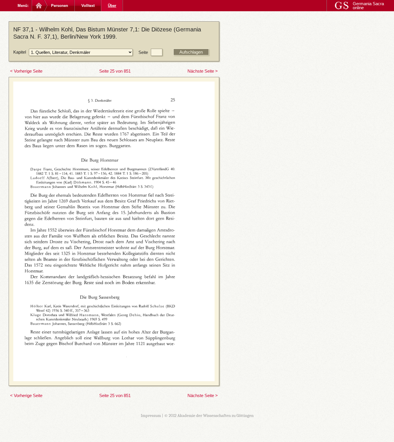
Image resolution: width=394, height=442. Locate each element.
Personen (59, 5)
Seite (143, 52)
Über (112, 5)
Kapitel (19, 52)
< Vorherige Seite (26, 71)
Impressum (151, 415)
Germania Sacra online (368, 5)
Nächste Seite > (202, 71)
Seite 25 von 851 (115, 71)
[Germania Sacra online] (38, 5)
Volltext (88, 5)
